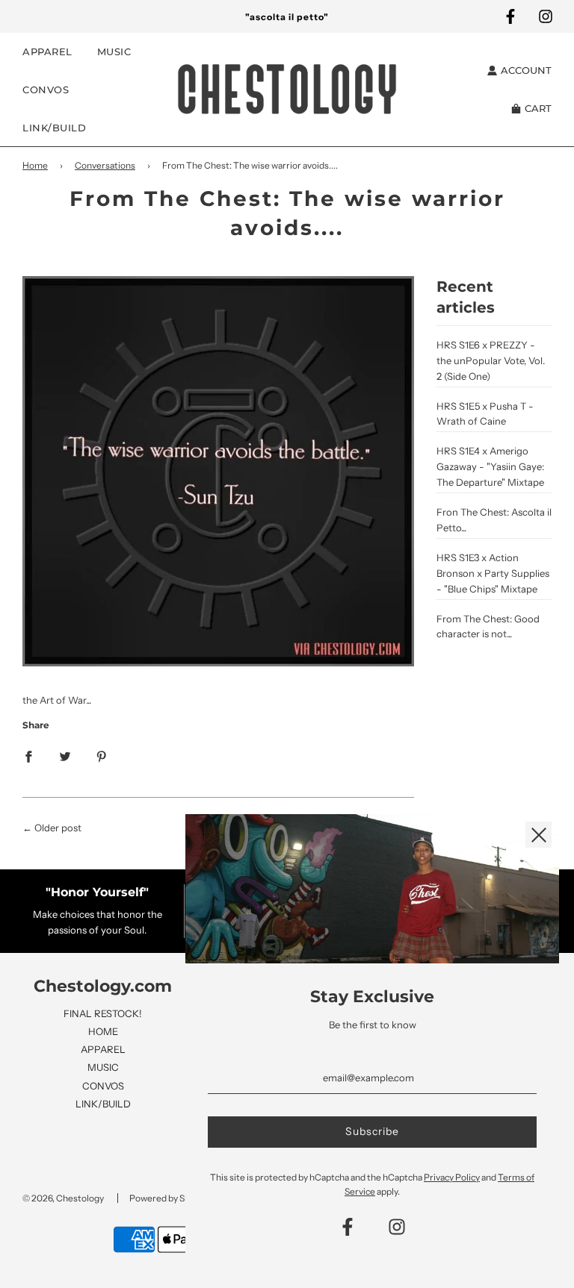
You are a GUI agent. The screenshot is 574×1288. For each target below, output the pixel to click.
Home (35, 165)
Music (114, 51)
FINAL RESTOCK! (103, 1013)
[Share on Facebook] (28, 756)
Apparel (47, 51)
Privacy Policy (452, 1177)
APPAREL (103, 1049)
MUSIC (103, 1067)
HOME (103, 1031)
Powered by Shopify (169, 1198)
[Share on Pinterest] (101, 756)
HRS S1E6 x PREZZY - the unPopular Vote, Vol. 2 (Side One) (490, 360)
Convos (45, 90)
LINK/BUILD (103, 1104)
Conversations (105, 165)
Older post (57, 828)
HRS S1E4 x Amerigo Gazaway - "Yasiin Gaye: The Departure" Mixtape (490, 466)
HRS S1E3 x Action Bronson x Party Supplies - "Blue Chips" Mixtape (492, 573)
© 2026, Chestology (63, 1198)
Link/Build (54, 128)
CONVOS (103, 1086)
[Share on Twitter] (65, 756)
